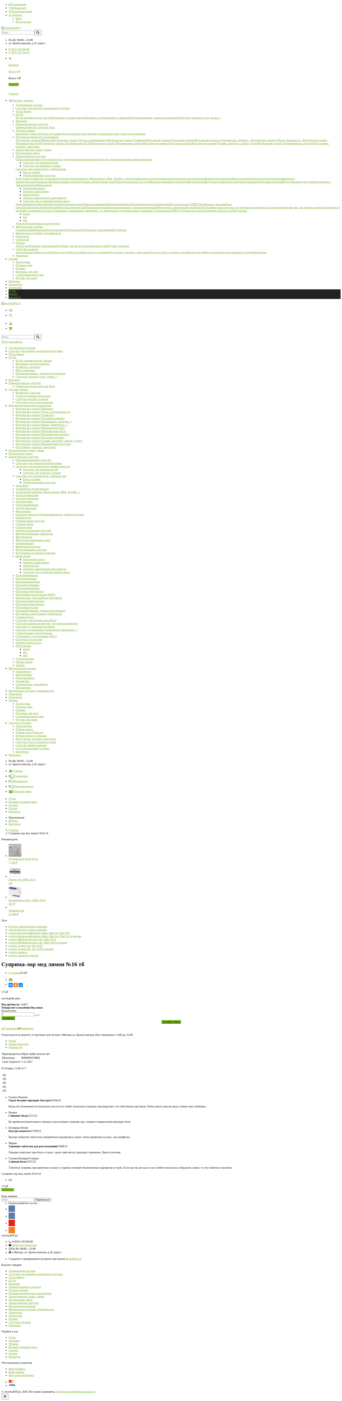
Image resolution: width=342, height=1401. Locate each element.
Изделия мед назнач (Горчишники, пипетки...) (44, 421)
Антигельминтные (27, 495)
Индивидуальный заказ (23, 801)
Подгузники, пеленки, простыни (36, 447)
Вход (19, 18)
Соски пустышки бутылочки (33, 395)
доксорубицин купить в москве (28, 929)
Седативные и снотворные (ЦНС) (36, 636)
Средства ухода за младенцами (34, 402)
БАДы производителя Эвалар (34, 360)
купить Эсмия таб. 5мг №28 (25, 945)
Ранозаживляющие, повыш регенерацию (40, 373)
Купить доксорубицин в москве (28, 926)
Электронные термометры (32, 684)
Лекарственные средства (24, 456)
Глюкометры (23, 671)
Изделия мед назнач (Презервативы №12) (41, 431)
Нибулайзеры (24, 674)
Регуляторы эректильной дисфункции (39, 613)
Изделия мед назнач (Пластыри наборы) (40, 418)
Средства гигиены (20, 722)
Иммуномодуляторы (28, 546)
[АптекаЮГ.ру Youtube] (12, 1223)
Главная (17, 770)
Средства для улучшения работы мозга (46, 572)
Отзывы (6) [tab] (15, 1047)
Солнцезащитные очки (30, 274)
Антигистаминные (27, 498)
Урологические (25, 658)
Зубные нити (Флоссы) (29, 732)
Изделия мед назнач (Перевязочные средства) (43, 444)
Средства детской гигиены (32, 399)
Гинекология (23, 517)
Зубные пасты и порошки (31, 735)
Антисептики (24, 726)
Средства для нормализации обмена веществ (43, 466)
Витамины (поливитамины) (33, 363)
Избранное (20, 781)
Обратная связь (22, 791)
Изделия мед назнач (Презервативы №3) (40, 427)
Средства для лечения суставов (42, 472)
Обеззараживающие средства (33, 460)
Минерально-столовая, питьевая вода (31, 690)
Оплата (13, 294)
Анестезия (22, 485)
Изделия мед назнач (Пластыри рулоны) (40, 437)
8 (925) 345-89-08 (19, 49)
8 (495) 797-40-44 (19, 52)
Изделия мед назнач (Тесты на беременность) (43, 411)
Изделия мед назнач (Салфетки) (35, 415)
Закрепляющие (25, 543)
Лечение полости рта (28, 642)
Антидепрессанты (34, 559)
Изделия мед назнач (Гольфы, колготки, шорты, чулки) (49, 440)
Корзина (14, 84)
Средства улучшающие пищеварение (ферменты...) (47, 629)
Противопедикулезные (29, 591)
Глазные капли (25, 524)
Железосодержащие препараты (34, 533)
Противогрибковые (27, 585)
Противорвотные (26, 578)
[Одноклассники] (16, 985)
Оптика (13, 700)
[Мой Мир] (21, 985)
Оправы (20, 268)
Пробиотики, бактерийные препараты (39, 597)
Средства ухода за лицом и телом (36, 742)
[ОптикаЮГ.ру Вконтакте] (12, 1208)
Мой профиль (17, 1368)
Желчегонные (24, 536)
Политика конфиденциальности (75, 1391)
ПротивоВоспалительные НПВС (36, 594)
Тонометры (22, 681)
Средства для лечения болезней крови (39, 463)
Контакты (14, 297)
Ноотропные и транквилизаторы (36, 552)
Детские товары (18, 389)
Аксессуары (23, 262)
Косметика (22, 751)
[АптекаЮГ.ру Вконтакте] (12, 1216)
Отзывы (13, 1343)
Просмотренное (23, 786)
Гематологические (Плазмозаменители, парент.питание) (50, 514)
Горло (26, 649)
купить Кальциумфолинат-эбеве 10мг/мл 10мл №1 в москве (45, 936)
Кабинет (16, 15)
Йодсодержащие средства (31, 549)
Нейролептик (31, 565)
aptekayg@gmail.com (24, 1245)
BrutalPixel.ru (74, 1258)
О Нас (12, 290)
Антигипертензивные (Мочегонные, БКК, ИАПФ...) (48, 492)
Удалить (13, 93)
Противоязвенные (27, 575)
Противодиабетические (30, 601)
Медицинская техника (22, 668)
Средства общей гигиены (31, 745)
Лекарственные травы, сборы (26, 450)
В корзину (7, 1189)
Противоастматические (30, 604)
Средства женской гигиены (32, 748)
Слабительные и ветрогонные (34, 633)
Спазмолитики (25, 617)
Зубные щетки (24, 729)
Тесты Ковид (16, 354)
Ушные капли (24, 661)
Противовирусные (27, 607)
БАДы (12, 357)
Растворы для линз (27, 271)
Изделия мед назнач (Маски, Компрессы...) (42, 424)
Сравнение (21, 776)
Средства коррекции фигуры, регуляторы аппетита (47, 623)
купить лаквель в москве (24, 955)
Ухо (25, 652)
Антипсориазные (26, 508)
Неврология (23, 556)
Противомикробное (28, 588)
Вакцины (14, 281)
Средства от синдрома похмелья (35, 626)
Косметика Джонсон (28, 392)
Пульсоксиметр (25, 677)
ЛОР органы (23, 645)
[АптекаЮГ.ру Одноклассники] (12, 1230)
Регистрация (23, 21)
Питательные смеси (21, 453)
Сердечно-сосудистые (29, 639)
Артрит (20, 665)
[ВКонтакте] (11, 985)
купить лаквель (18, 952)
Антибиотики (24, 501)
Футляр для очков (26, 278)
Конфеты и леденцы (28, 367)
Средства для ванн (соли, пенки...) (37, 376)
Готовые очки (24, 265)
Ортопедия (15, 287)
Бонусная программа (21, 1375)
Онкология (15, 284)
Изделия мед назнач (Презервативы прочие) (42, 434)
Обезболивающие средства (39, 482)
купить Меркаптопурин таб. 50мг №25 (32, 939)
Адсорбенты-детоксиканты (32, 488)
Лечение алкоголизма (36, 562)
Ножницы (15, 754)
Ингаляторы (23, 687)
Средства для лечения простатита (36, 620)
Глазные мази (24, 527)
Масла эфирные (25, 370)
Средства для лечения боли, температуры (41, 476)
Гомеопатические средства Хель (35, 386)
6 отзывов (15, 972)
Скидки (13, 805)
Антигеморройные (27, 504)
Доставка (14, 1340)
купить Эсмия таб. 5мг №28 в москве (31, 949)
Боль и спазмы (31, 479)
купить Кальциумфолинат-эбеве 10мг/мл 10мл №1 (39, 932)
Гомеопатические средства (25, 383)
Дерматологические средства (33, 530)
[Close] (5, 1396)
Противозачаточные (28, 581)
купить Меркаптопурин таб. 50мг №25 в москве (38, 942)
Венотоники (23, 511)
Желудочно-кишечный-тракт (33, 540)
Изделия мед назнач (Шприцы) (34, 408)
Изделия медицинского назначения (30, 405)
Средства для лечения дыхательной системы (36, 351)
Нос (25, 655)
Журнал (13, 820)
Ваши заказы (16, 1372)
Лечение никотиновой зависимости (44, 569)
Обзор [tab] (12, 1040)
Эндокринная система (22, 347)
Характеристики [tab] (19, 1044)
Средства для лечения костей (40, 469)
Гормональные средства (30, 520)
